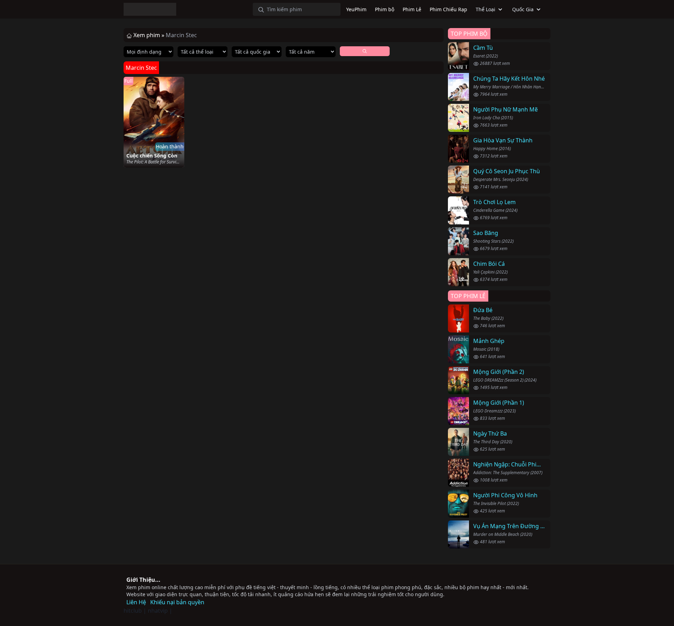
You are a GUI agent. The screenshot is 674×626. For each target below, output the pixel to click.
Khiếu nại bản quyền (177, 602)
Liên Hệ (136, 602)
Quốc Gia (523, 9)
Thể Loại (485, 9)
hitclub (133, 610)
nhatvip (158, 610)
